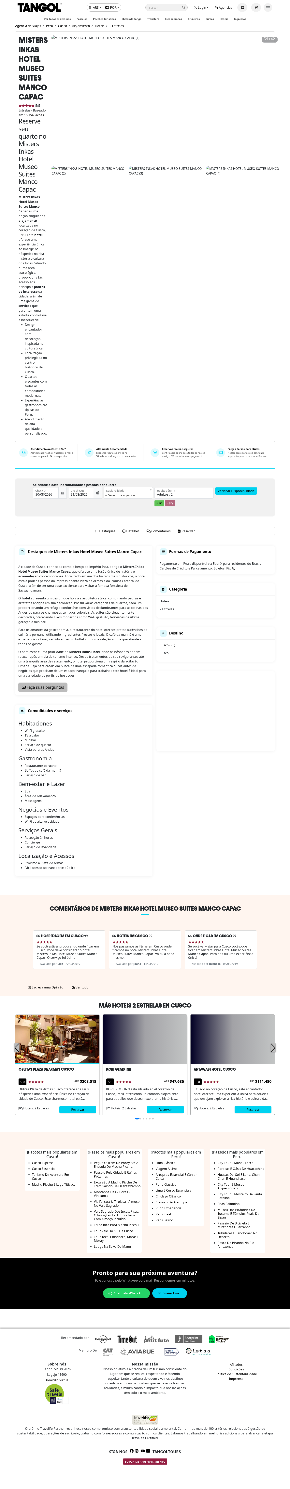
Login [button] (201, 7)
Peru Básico (164, 1220)
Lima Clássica (165, 1163)
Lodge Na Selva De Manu (112, 1246)
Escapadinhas (173, 19)
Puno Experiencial (169, 1208)
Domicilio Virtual (57, 1380)
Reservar (77, 1109)
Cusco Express (42, 1163)
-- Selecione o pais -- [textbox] (120, 495)
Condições (236, 1369)
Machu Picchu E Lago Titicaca (54, 1184)
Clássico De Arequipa (171, 1202)
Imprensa (236, 1379)
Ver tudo (82, 987)
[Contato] (242, 7)
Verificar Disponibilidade (236, 491)
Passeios (82, 19)
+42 (271, 39)
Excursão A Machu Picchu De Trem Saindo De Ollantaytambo (117, 1184)
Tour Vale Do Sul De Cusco (113, 1231)
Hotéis (224, 19)
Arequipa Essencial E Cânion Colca (176, 1176)
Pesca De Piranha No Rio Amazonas (236, 1245)
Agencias (225, 7)
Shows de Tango (131, 19)
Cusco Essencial (43, 1169)
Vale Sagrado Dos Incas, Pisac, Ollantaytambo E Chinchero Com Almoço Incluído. (116, 1215)
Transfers (153, 19)
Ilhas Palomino (229, 1204)
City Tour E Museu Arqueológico (231, 1186)
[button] (166, 7)
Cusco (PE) (167, 645)
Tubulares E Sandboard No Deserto (237, 1235)
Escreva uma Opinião (47, 987)
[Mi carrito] (256, 7)
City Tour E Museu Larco (236, 1163)
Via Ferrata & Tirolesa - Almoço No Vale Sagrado (117, 1203)
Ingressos (240, 19)
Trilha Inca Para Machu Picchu (116, 1225)
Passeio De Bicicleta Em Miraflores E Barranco (235, 1225)
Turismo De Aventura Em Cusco (50, 1176)
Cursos (210, 19)
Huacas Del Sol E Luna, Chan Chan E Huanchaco (239, 1176)
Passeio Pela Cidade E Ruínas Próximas (115, 1174)
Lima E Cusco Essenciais (173, 1190)
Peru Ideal (163, 1214)
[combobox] (128, 493)
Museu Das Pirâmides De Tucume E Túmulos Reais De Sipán (238, 1214)
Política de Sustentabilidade (236, 1374)
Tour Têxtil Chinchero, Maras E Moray (116, 1239)
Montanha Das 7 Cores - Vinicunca (112, 1194)
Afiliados (236, 1364)
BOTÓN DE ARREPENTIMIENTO (145, 1461)
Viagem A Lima (167, 1169)
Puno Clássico (166, 1184)
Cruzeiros (194, 19)
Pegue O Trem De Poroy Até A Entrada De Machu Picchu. (116, 1165)
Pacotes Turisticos (104, 19)
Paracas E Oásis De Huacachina (241, 1169)
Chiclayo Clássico (168, 1196)
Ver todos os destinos (57, 19)
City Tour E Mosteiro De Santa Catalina (240, 1196)
